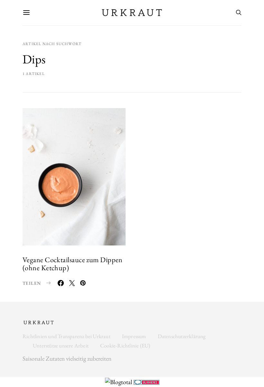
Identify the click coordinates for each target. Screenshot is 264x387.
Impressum (134, 336)
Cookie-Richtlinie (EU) (125, 345)
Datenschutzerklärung (182, 336)
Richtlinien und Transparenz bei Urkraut (66, 336)
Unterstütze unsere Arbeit (61, 345)
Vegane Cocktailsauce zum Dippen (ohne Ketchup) (73, 263)
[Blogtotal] (119, 381)
